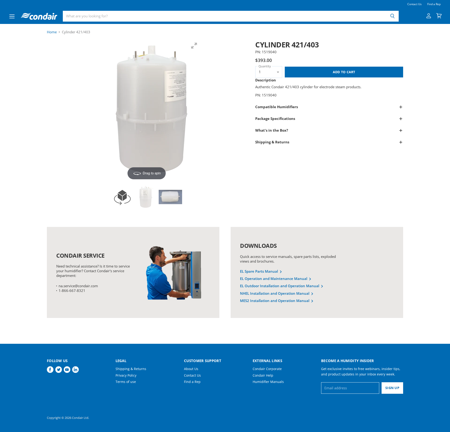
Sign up (392, 388)
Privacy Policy (126, 375)
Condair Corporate (267, 369)
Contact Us (414, 4)
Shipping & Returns (131, 369)
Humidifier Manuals (268, 381)
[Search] (392, 16)
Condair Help (263, 375)
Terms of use (126, 381)
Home (52, 32)
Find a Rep (434, 4)
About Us (191, 369)
